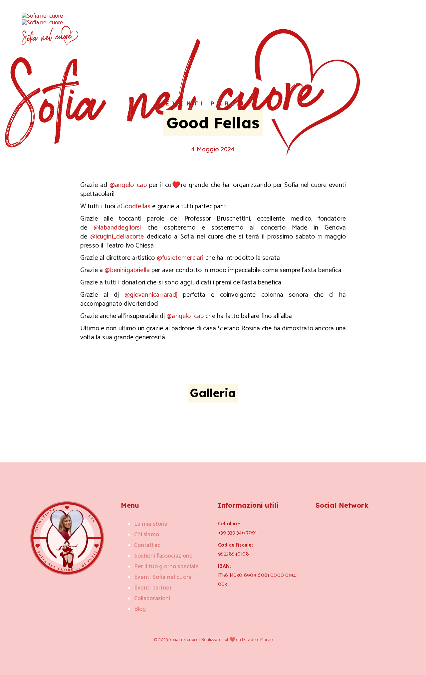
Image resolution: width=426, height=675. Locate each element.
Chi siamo (146, 535)
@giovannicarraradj (151, 294)
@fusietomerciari (180, 258)
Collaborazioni (152, 598)
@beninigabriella (127, 270)
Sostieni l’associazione (163, 556)
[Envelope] (351, 523)
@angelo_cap (128, 185)
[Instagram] (319, 523)
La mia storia (151, 524)
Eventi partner (213, 104)
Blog (140, 609)
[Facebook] (335, 523)
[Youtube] (367, 523)
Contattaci (148, 545)
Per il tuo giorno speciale (166, 567)
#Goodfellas (133, 206)
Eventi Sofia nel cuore (163, 577)
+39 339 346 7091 (237, 533)
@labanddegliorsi (117, 227)
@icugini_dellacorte (117, 236)
